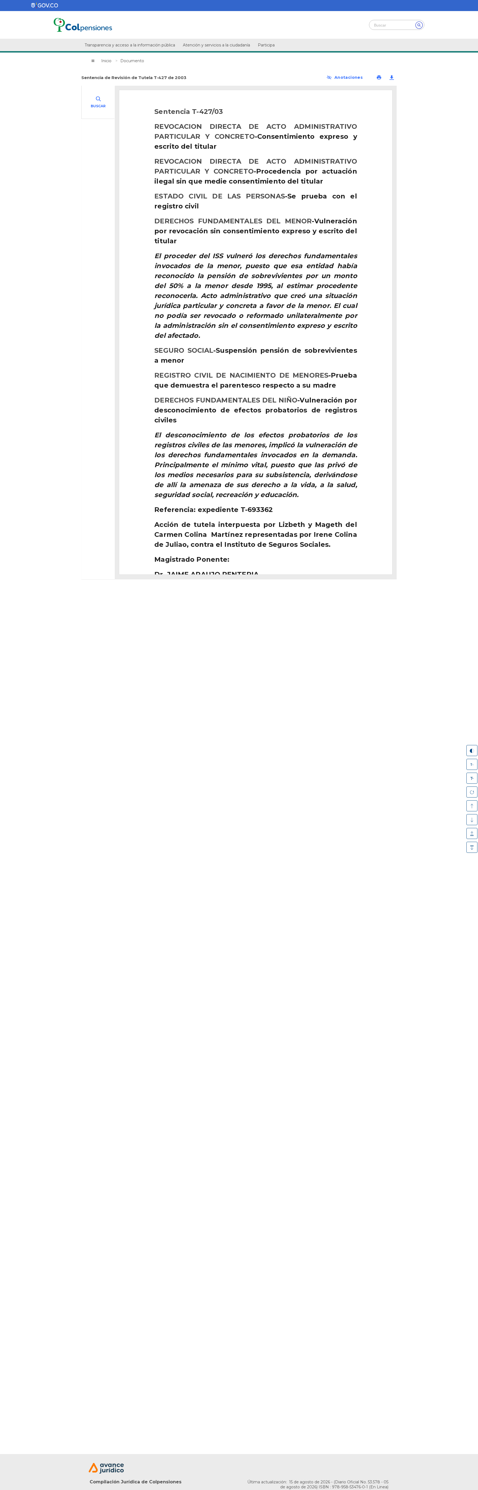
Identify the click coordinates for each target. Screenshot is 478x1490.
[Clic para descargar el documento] (392, 77)
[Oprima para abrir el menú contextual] (93, 61)
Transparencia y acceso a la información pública (130, 45)
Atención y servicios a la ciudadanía (216, 45)
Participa (266, 45)
